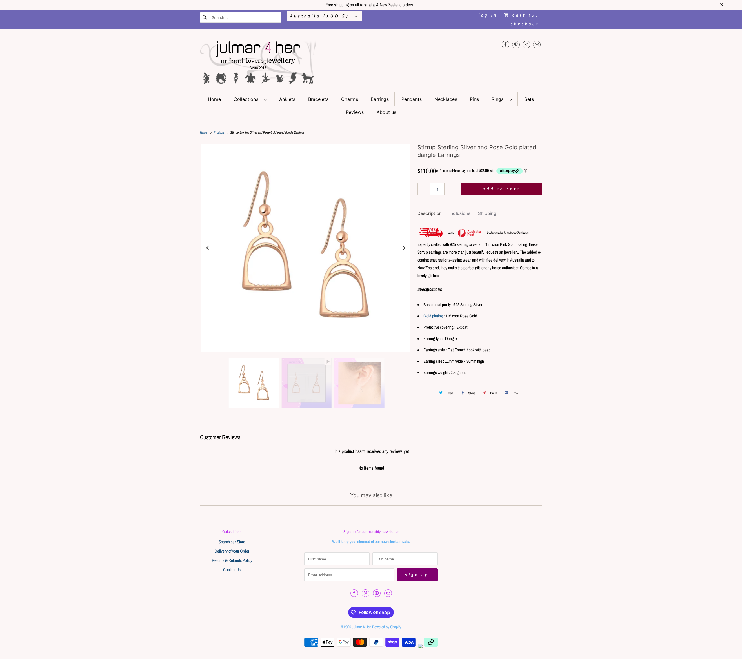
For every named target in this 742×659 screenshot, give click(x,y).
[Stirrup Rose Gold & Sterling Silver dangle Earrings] (305, 248)
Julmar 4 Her (361, 626)
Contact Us (232, 570)
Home (214, 99)
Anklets (287, 99)
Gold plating (433, 316)
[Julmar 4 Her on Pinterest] (516, 44)
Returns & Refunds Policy (232, 560)
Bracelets (318, 99)
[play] (306, 248)
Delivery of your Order (231, 551)
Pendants (411, 99)
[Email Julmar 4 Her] (537, 44)
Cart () (524, 15)
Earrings (380, 99)
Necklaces (445, 99)
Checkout (525, 23)
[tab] (429, 214)
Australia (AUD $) (321, 16)
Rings (499, 99)
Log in (488, 15)
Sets (529, 99)
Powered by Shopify (386, 626)
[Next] (402, 248)
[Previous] (209, 248)
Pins (474, 99)
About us (386, 112)
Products (219, 132)
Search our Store (232, 542)
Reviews (355, 112)
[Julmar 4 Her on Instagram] (526, 44)
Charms (349, 99)
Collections (247, 99)
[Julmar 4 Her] (371, 62)
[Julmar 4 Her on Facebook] (505, 44)
